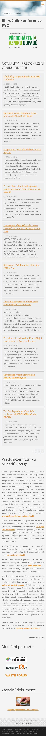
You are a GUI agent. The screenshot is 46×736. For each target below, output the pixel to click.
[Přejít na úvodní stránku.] (23, 9)
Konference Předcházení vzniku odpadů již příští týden (19, 376)
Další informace (31, 733)
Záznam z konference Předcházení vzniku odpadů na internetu (20, 303)
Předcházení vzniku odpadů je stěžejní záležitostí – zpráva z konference (22, 340)
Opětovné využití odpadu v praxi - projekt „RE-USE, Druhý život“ (20, 114)
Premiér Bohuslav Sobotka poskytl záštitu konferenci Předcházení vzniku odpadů (22, 189)
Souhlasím (43, 729)
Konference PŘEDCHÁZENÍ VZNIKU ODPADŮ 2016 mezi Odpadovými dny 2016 (22, 228)
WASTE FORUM (16, 675)
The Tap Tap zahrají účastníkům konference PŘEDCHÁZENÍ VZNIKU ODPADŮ (20, 414)
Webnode (29, 723)
